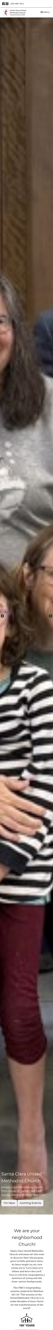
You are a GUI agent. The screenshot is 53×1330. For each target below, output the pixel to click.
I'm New (9, 1203)
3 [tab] (28, 1216)
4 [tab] (32, 1216)
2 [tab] (24, 1216)
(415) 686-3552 (17, 3)
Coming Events (30, 1203)
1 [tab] (20, 1216)
